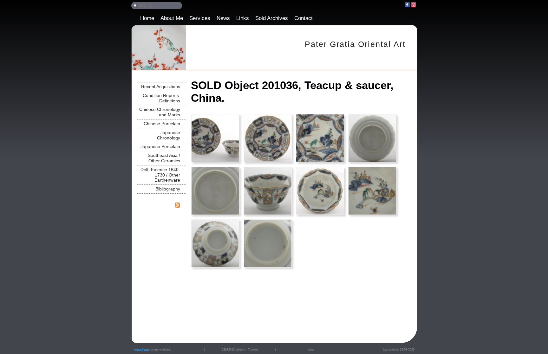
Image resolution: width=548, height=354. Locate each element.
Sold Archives (271, 18)
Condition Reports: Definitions (161, 98)
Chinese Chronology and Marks (159, 112)
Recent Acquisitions (160, 86)
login (311, 349)
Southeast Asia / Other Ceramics (164, 158)
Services (199, 18)
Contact (303, 18)
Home (147, 18)
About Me (171, 18)
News (223, 18)
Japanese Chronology (168, 135)
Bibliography (167, 188)
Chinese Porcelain (162, 123)
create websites (160, 349)
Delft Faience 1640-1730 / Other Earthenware (160, 175)
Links (242, 18)
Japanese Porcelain (160, 146)
